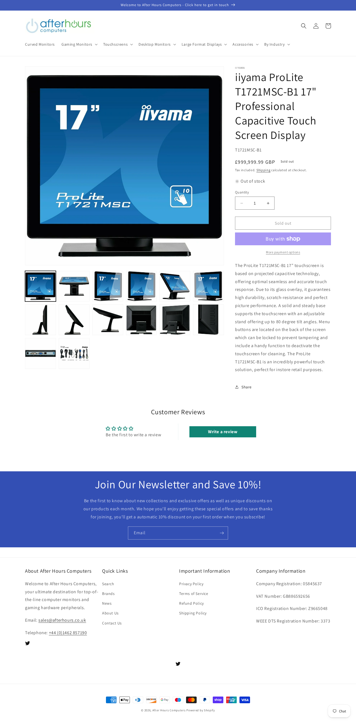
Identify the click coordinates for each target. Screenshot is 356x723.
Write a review (222, 432)
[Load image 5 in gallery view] (174, 286)
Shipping (263, 170)
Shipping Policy (193, 613)
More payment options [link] (283, 252)
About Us (110, 613)
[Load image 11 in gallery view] (174, 319)
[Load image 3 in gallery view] (107, 286)
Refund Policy (191, 603)
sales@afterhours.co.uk (62, 620)
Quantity (242, 192)
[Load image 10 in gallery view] (141, 319)
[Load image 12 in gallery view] (208, 319)
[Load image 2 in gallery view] (74, 286)
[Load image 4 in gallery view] (141, 286)
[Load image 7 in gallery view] (40, 319)
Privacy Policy (191, 583)
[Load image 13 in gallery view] (40, 353)
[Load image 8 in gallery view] (74, 319)
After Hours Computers (169, 710)
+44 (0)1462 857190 (68, 633)
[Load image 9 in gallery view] (107, 319)
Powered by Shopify (200, 710)
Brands (108, 593)
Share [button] (246, 386)
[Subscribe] (222, 533)
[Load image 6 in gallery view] (208, 286)
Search (108, 583)
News (107, 603)
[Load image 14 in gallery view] (74, 353)
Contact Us (112, 623)
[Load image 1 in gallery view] (40, 286)
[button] (79, 44)
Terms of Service (193, 593)
